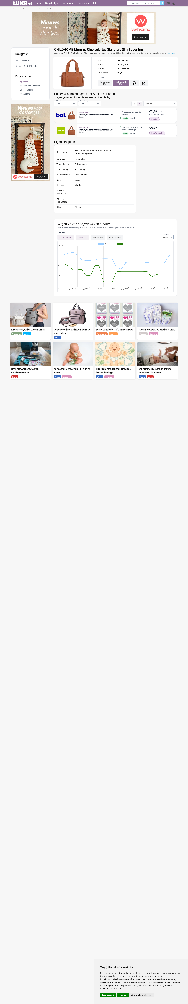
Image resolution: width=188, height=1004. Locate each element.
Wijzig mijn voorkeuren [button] (141, 995)
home (15, 9)
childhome (24, 9)
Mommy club (122, 64)
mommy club (35, 9)
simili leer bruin (48, 9)
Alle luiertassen (26, 60)
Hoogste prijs (98, 237)
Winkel (58, 101)
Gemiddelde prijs (65, 237)
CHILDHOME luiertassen (30, 66)
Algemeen (24, 81)
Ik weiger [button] (122, 995)
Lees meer (171, 53)
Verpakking (84, 101)
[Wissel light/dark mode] (173, 3)
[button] (171, 3)
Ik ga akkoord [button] (108, 995)
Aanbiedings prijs (115, 237)
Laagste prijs (82, 237)
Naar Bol (154, 119)
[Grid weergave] (134, 104)
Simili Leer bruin (124, 68)
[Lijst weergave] (139, 104)
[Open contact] (168, 3)
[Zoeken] (162, 3)
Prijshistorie (25, 94)
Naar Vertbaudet (157, 133)
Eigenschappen (26, 90)
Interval (166, 235)
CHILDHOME (122, 60)
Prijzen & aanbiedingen (30, 86)
